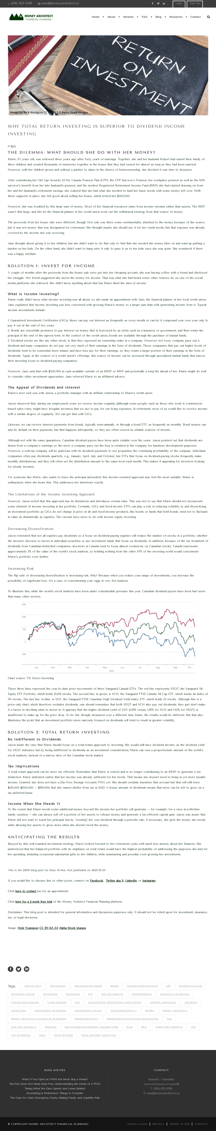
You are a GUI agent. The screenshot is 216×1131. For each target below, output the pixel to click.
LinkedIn (131, 880)
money (149, 1010)
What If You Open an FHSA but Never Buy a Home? (55, 1079)
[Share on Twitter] (18, 968)
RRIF (144, 1027)
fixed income (57, 1002)
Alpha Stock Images (72, 928)
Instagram (148, 880)
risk (130, 1027)
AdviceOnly (58, 986)
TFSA (42, 1035)
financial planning (174, 994)
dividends (50, 994)
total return (63, 1035)
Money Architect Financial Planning (38, 1019)
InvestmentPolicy (123, 1010)
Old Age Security (24, 1027)
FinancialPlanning (25, 1002)
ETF (90, 994)
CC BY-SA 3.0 (48, 928)
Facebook (96, 880)
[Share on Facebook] (10, 968)
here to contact (25, 891)
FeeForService (142, 994)
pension (51, 1027)
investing (18, 1010)
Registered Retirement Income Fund (91, 1027)
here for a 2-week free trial (33, 901)
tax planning (21, 1035)
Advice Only (33, 986)
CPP (168, 986)
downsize (73, 994)
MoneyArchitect (87, 1019)
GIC (77, 1002)
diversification (190, 986)
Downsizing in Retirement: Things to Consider (54, 1093)
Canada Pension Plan (142, 986)
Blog (13, 146)
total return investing (98, 1035)
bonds (114, 986)
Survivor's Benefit (169, 1027)
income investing (163, 1002)
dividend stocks (23, 994)
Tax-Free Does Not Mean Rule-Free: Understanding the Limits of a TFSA (54, 1083)
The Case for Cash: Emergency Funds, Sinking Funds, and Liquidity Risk (55, 1097)
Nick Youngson (28, 928)
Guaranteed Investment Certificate (115, 1002)
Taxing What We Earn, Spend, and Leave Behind (55, 1088)
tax (193, 1027)
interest (191, 1002)
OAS (169, 1019)
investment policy (88, 1010)
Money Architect (175, 1010)
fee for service (112, 994)
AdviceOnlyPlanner (88, 986)
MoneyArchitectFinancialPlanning (133, 1019)
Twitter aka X (115, 880)
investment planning (50, 1010)
